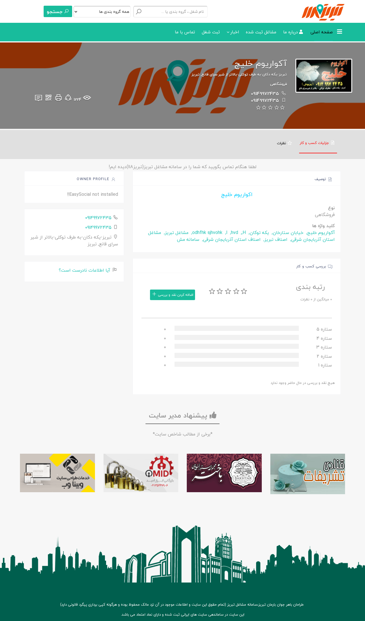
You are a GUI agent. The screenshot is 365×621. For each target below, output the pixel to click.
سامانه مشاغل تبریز (242, 604)
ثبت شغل (211, 32)
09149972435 (265, 94)
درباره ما (291, 32)
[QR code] (48, 99)
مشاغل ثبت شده (261, 32)
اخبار (234, 32)
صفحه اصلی (322, 32)
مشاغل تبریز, (175, 233)
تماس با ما (185, 32)
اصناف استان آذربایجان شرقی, (231, 239)
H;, (243, 233)
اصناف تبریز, (274, 239)
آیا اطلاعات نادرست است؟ (85, 270)
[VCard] (38, 99)
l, (225, 233)
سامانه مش (188, 239)
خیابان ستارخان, (286, 233)
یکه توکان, (258, 233)
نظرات (282, 143)
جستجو (55, 11)
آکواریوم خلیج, (320, 233)
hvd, (233, 233)
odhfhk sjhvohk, (206, 233)
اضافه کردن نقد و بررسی (175, 295)
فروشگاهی (278, 84)
